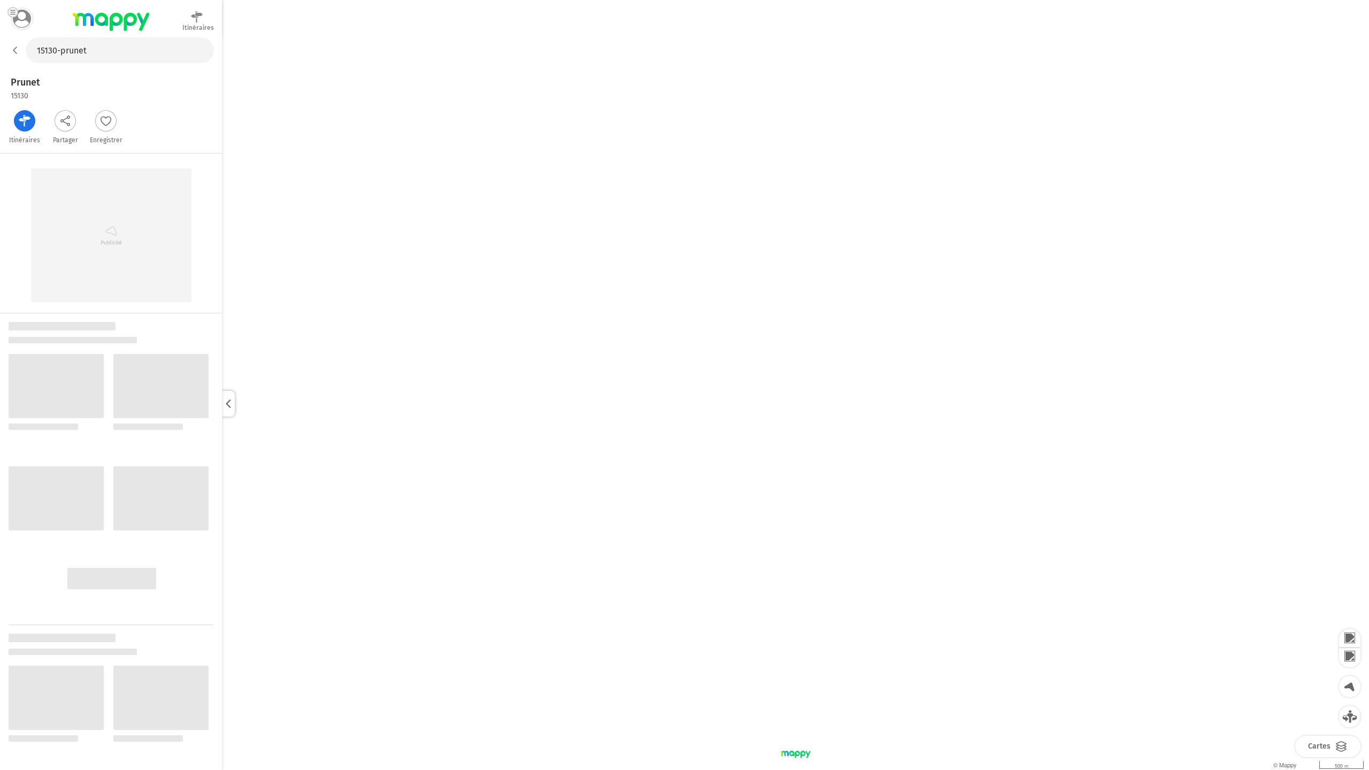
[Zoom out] (1349, 657)
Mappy (111, 31)
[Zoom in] (1349, 638)
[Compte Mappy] (22, 19)
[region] (795, 403)
